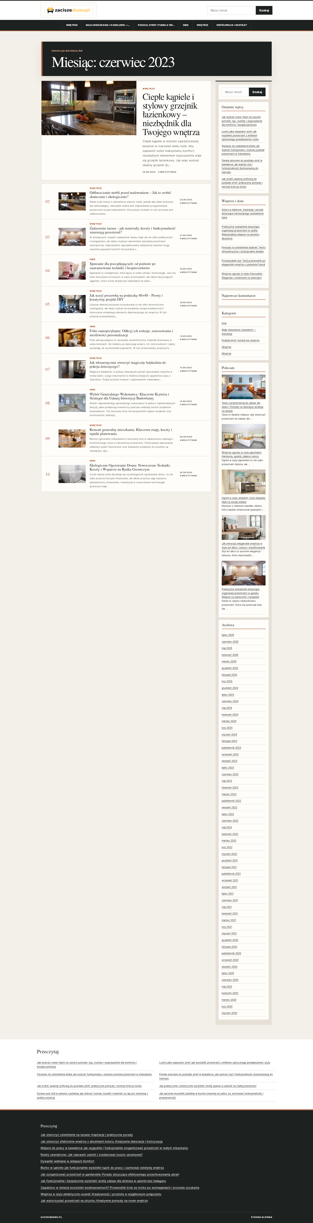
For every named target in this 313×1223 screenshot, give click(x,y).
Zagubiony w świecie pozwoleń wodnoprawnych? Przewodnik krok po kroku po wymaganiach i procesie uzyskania (120, 1187)
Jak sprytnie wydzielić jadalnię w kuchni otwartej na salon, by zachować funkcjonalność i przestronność (211, 1095)
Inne (186, 25)
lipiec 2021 (228, 893)
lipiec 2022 (228, 814)
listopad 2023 (229, 740)
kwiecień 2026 (230, 654)
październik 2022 (231, 800)
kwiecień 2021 (230, 913)
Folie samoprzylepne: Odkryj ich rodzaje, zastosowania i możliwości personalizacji (131, 332)
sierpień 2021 (229, 886)
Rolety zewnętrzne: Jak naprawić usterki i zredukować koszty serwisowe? (92, 1154)
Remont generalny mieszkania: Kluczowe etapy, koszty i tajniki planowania (131, 431)
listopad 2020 (229, 946)
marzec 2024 (229, 721)
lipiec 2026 (228, 634)
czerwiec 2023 (230, 774)
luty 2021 (227, 926)
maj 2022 (227, 827)
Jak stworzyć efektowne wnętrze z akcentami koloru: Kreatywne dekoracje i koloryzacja (102, 1141)
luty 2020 (227, 1006)
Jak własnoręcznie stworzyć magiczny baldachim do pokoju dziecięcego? (128, 364)
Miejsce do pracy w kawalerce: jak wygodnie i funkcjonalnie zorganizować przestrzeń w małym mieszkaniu (114, 1148)
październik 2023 (231, 747)
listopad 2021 (229, 867)
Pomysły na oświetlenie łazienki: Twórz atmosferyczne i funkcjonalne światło (244, 249)
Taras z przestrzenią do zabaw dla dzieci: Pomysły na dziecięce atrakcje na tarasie (242, 406)
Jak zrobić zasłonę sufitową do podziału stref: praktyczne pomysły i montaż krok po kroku (242, 182)
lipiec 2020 (228, 973)
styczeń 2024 (229, 734)
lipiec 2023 (228, 767)
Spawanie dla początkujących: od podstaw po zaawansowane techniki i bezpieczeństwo (123, 265)
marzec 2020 (229, 999)
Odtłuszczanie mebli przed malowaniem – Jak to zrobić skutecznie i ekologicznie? (130, 194)
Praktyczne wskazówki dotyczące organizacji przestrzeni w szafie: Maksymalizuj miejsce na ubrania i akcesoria (241, 232)
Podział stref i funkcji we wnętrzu (241, 340)
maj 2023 (227, 780)
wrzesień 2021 (230, 880)
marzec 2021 (229, 920)
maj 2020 (227, 986)
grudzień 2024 (230, 687)
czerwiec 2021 (230, 900)
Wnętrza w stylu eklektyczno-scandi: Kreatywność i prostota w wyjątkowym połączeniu (101, 1194)
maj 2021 (227, 906)
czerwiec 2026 (230, 641)
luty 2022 (227, 847)
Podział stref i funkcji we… (156, 25)
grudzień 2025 (230, 668)
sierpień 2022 (229, 807)
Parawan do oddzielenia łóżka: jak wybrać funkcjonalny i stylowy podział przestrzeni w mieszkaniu (243, 149)
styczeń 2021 (229, 933)
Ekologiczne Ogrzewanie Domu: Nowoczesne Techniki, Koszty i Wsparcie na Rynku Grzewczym (130, 467)
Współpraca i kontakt (231, 25)
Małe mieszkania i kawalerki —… (108, 25)
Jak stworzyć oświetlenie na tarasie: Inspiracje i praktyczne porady (87, 1134)
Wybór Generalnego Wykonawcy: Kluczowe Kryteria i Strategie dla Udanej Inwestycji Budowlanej (129, 396)
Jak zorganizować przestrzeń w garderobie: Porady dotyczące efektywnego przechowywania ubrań (110, 1174)
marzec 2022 (229, 840)
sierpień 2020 (229, 966)
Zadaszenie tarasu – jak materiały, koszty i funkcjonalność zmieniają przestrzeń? (133, 230)
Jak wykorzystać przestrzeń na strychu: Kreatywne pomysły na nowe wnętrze (94, 1200)
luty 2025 (227, 681)
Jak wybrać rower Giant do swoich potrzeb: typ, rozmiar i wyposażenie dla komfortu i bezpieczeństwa (242, 120)
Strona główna (261, 1217)
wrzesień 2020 (230, 959)
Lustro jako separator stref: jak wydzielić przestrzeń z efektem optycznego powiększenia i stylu (240, 135)
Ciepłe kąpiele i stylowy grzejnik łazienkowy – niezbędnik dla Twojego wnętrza (171, 113)
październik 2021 (231, 873)
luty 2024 (227, 727)
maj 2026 (227, 648)
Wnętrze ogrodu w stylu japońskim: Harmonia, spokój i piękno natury (242, 454)
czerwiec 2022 (230, 820)
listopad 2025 (229, 674)
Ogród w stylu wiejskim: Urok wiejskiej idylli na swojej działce (243, 499)
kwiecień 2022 (230, 833)
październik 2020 (231, 953)
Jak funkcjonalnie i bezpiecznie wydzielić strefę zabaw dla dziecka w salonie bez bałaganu (103, 1181)
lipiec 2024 (228, 694)
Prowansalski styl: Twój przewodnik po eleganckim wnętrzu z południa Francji (243, 262)
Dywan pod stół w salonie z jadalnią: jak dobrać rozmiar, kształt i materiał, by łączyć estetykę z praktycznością (92, 1095)
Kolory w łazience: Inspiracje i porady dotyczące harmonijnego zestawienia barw (243, 213)
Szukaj (264, 10)
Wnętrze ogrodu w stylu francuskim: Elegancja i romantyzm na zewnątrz (242, 275)
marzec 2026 (229, 661)
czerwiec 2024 (230, 701)
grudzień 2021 (230, 860)
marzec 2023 (229, 794)
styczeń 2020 (229, 1012)
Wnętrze (72, 25)
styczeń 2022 (229, 853)
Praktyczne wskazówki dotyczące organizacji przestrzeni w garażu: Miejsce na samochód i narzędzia (241, 593)
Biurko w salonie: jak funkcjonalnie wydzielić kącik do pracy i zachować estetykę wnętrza (102, 1167)
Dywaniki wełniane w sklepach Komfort (67, 1161)
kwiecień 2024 (230, 714)
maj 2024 (227, 707)
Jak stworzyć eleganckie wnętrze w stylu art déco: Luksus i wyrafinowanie (243, 545)
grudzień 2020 (230, 940)
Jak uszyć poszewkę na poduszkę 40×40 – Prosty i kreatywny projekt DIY (126, 297)
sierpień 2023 (229, 760)
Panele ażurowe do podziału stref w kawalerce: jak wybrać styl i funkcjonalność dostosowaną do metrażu (216, 1076)
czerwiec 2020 (230, 979)
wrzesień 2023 (230, 754)
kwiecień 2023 (230, 787)
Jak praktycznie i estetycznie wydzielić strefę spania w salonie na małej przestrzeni (207, 1085)
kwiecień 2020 (230, 993)
